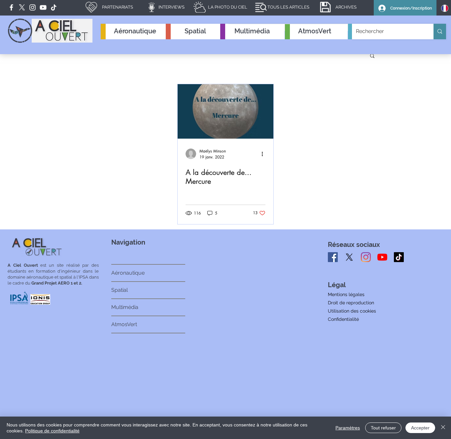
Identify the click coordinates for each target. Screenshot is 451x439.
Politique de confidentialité (52, 430)
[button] (372, 56)
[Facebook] (11, 7)
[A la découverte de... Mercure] (225, 111)
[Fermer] (443, 428)
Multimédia (124, 307)
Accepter (420, 427)
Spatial (119, 290)
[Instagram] (366, 257)
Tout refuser (383, 427)
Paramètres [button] (347, 427)
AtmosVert (124, 324)
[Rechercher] (440, 31)
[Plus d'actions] (264, 154)
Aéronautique (128, 273)
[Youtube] (382, 257)
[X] (349, 257)
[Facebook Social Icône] (333, 257)
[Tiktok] (399, 257)
